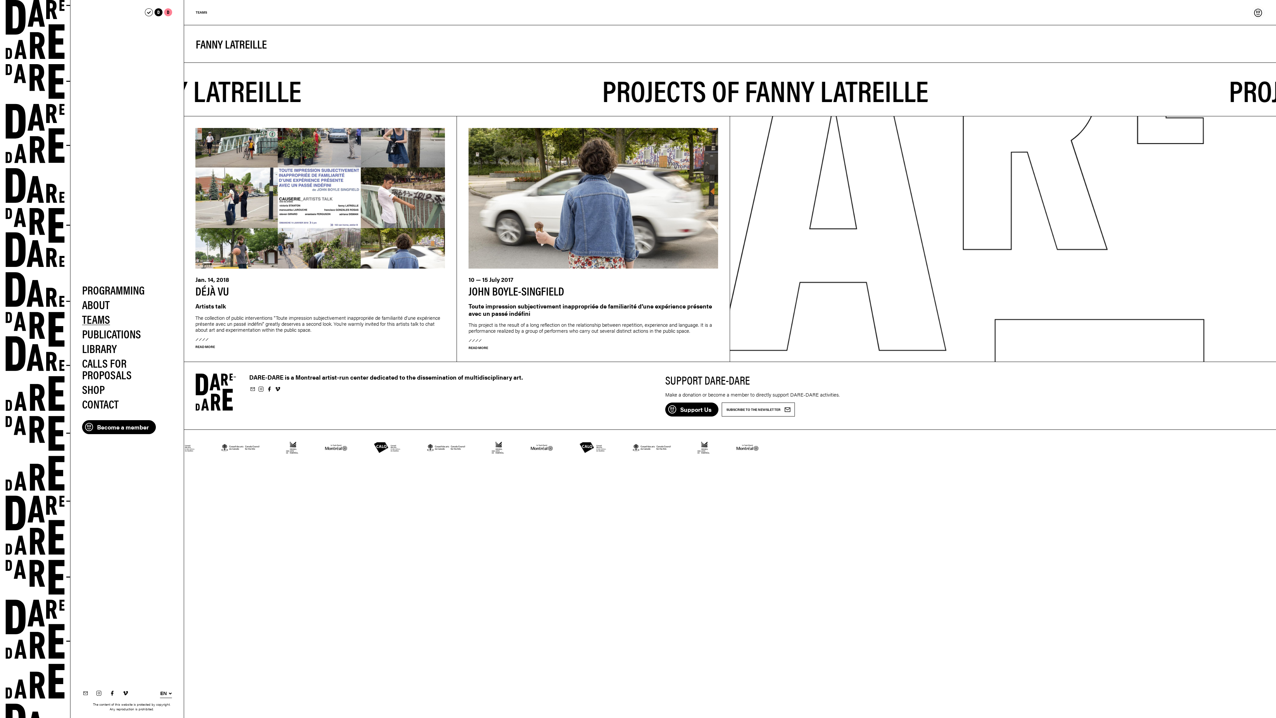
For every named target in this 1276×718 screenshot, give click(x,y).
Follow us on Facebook (112, 693)
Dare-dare (35, 359)
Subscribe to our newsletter (85, 693)
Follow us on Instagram (98, 693)
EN (163, 693)
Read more (205, 346)
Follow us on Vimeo (125, 693)
